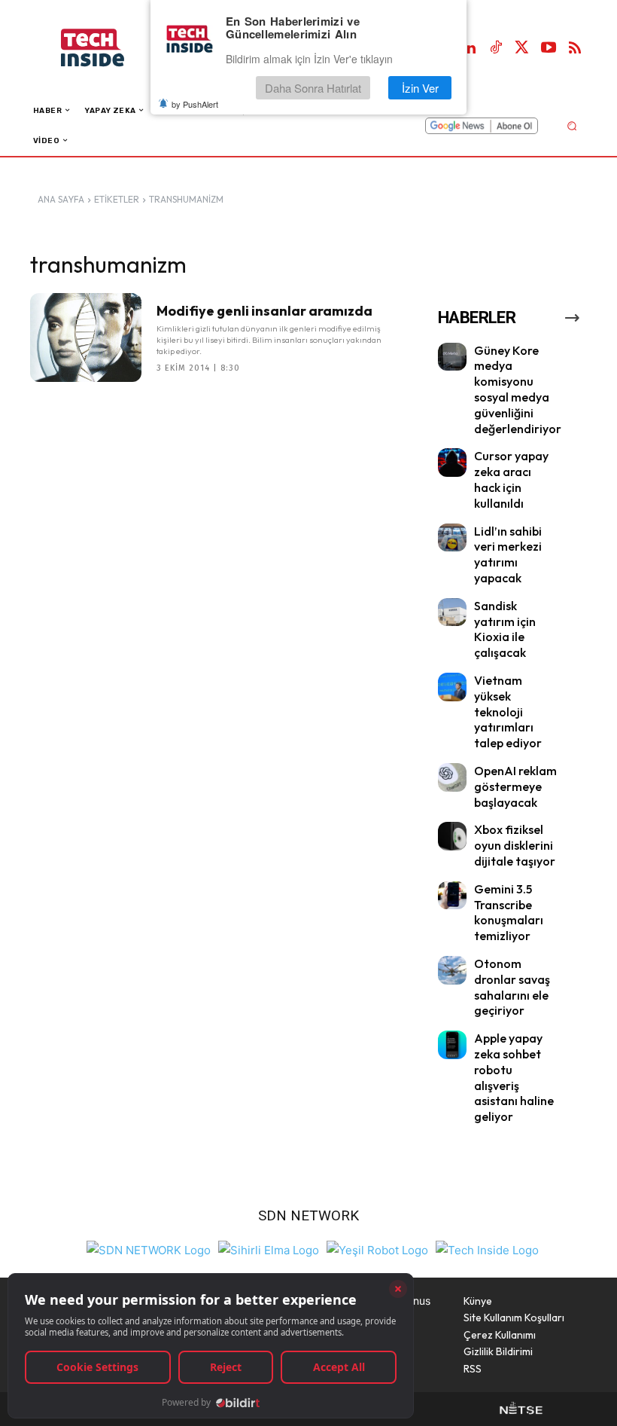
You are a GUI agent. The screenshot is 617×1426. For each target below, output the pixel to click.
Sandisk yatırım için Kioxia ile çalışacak (505, 629)
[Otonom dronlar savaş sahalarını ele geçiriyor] (452, 970)
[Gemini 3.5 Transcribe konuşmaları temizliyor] (452, 895)
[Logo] (108, 48)
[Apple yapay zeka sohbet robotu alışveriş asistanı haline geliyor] (452, 1045)
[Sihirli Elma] (268, 1248)
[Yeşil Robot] (377, 1248)
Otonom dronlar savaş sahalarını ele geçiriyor (512, 987)
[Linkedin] (469, 48)
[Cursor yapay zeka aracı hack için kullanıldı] (452, 462)
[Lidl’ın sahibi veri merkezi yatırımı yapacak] (452, 538)
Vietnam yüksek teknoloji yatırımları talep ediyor (508, 711)
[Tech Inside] (487, 1248)
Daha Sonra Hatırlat (313, 88)
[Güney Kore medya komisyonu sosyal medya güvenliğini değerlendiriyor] (452, 357)
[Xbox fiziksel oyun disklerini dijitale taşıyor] (452, 836)
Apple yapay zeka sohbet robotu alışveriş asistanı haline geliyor (514, 1077)
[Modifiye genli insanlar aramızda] (85, 337)
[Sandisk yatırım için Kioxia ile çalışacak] (452, 612)
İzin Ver (420, 88)
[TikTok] (496, 48)
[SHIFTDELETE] (149, 1248)
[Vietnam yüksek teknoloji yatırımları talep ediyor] (452, 687)
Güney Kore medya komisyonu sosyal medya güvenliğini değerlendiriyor (517, 389)
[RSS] (575, 48)
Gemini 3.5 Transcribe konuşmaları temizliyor (508, 912)
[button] (571, 125)
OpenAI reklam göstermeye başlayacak (515, 786)
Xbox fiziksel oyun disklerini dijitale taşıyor (514, 845)
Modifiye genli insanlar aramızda (264, 310)
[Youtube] (548, 48)
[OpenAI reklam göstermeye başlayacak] (452, 777)
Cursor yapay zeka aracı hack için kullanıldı (511, 479)
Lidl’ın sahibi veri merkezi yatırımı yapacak (508, 554)
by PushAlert (195, 104)
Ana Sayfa (61, 199)
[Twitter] (522, 48)
